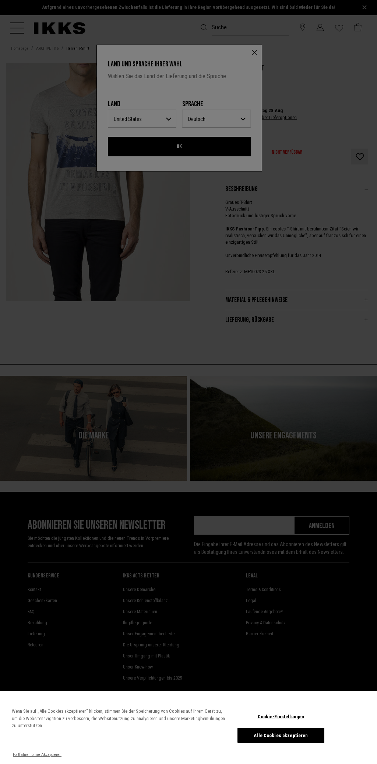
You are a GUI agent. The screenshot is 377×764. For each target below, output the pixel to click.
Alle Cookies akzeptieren (281, 735)
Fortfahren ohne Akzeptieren (37, 754)
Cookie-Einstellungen (281, 716)
